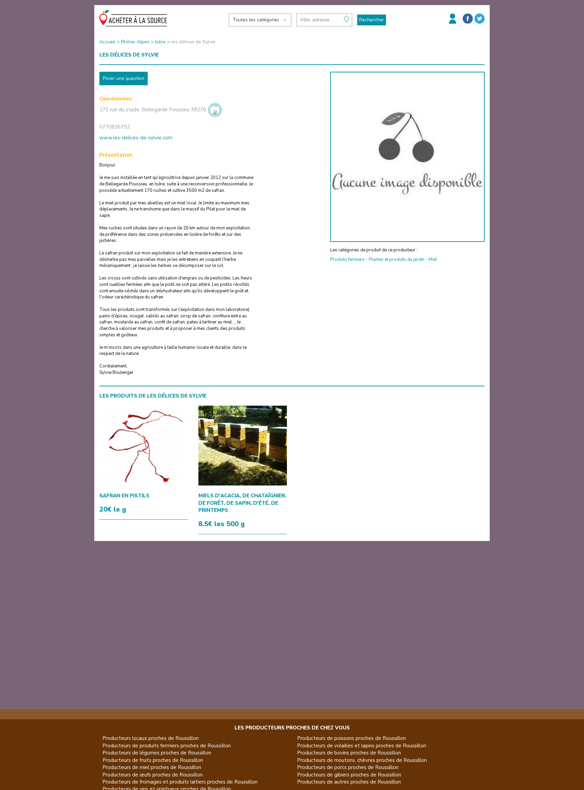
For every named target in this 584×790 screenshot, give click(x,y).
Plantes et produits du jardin (396, 259)
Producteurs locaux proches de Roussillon (150, 738)
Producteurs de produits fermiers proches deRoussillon (166, 745)
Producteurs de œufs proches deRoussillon (152, 774)
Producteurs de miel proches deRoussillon (151, 767)
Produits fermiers (347, 259)
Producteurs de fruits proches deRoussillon (152, 760)
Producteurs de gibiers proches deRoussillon (349, 774)
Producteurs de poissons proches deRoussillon (351, 738)
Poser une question (123, 78)
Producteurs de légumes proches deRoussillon (156, 752)
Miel (433, 259)
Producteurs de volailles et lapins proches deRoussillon (361, 745)
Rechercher (371, 20)
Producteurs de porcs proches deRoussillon (347, 767)
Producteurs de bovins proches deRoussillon (349, 752)
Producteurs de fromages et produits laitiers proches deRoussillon (180, 781)
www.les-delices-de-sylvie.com (135, 137)
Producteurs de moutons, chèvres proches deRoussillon (362, 760)
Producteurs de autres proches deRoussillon (349, 781)
